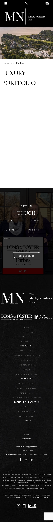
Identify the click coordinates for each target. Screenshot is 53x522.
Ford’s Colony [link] (26, 393)
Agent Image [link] (42, 497)
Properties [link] (26, 346)
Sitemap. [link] (8, 497)
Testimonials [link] (26, 342)
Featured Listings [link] (26, 351)
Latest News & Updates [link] (26, 402)
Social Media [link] (26, 337)
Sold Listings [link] (26, 360)
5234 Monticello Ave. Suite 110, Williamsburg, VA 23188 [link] (26, 454)
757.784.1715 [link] (26, 439)
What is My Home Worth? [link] (26, 374)
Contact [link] (26, 420)
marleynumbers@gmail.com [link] (26, 447)
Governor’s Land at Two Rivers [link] (26, 398)
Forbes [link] (26, 407)
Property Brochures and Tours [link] (26, 355)
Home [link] (26, 327)
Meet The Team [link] (26, 332)
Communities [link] (26, 379)
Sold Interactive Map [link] (26, 365)
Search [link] (26, 370)
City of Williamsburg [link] (27, 383)
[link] (26, 3)
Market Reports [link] (26, 416)
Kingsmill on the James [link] (26, 388)
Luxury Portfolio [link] (26, 411)
